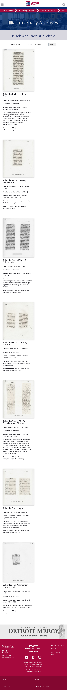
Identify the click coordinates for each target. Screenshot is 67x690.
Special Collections (48, 10)
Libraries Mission (57, 645)
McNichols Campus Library (8, 646)
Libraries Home (7, 10)
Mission (5, 679)
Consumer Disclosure (42, 686)
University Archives (26, 10)
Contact (54, 649)
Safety (37, 679)
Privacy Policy (7, 686)
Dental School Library (8, 651)
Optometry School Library (8, 656)
